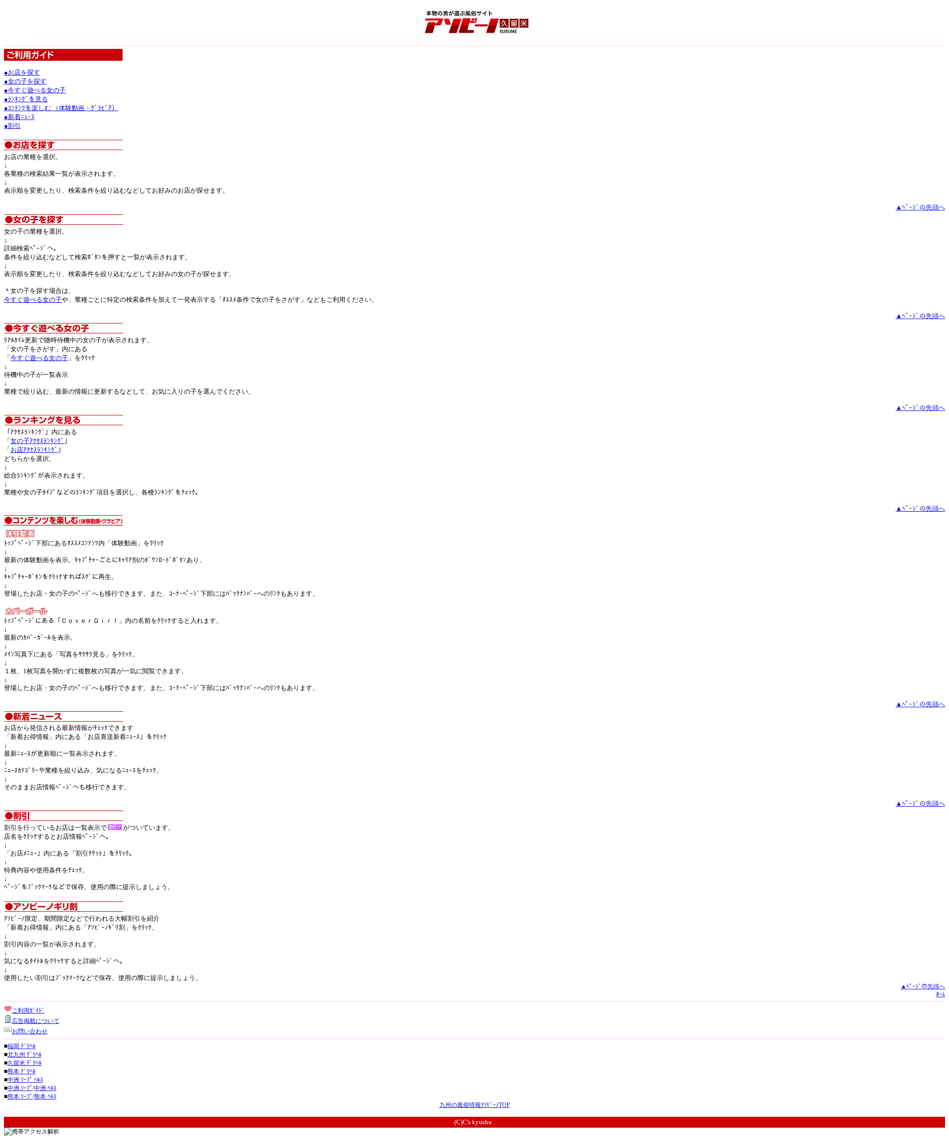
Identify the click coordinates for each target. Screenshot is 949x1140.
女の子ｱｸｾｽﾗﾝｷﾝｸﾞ (37, 441)
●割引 (12, 125)
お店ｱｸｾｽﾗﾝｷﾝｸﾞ (34, 449)
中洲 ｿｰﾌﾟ (20, 1088)
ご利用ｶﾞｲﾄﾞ (28, 1010)
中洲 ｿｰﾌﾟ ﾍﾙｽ (25, 1079)
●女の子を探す (25, 81)
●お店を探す (22, 72)
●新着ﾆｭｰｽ (19, 117)
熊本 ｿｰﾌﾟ (20, 1096)
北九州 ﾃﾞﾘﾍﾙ (24, 1054)
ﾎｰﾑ (940, 994)
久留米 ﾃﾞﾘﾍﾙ (24, 1062)
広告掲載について (35, 1021)
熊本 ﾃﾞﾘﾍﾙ (21, 1071)
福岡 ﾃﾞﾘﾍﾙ (21, 1046)
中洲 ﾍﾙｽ (45, 1088)
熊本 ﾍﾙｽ (45, 1096)
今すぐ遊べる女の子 (33, 299)
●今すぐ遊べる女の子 (35, 90)
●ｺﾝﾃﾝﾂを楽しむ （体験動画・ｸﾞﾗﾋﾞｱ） (61, 108)
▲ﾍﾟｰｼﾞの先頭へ (920, 207)
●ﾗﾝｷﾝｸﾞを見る (26, 99)
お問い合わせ (29, 1031)
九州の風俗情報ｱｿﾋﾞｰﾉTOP (474, 1104)
